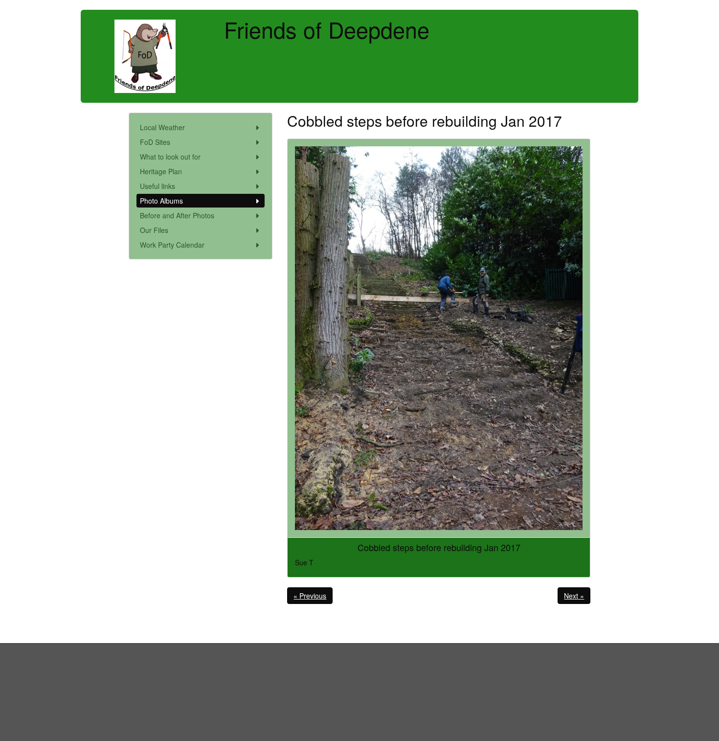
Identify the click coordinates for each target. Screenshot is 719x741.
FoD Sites (155, 142)
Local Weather (162, 127)
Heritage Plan (161, 171)
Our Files (154, 230)
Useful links (157, 186)
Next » (574, 596)
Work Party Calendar (172, 245)
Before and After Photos (177, 215)
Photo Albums (161, 201)
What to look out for (170, 157)
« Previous (309, 596)
